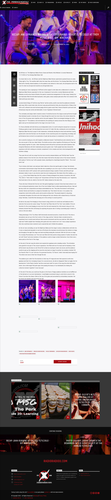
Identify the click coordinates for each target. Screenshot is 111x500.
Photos (82, 134)
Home (34, 2)
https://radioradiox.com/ (20, 474)
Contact (16, 8)
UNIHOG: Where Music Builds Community (89, 127)
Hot (55, 30)
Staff (52, 44)
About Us (41, 2)
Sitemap (35, 495)
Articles (60, 2)
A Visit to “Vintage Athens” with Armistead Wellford (89, 115)
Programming (50, 2)
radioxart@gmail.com (19, 479)
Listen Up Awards (6, 8)
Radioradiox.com (55, 461)
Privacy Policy (42, 495)
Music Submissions (94, 2)
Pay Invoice (83, 2)
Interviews (83, 111)
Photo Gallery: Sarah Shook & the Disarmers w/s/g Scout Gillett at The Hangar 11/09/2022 (83, 443)
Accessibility (31, 492)
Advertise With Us (85, 473)
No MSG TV (67, 2)
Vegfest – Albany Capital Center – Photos (56, 399)
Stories (82, 123)
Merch (75, 2)
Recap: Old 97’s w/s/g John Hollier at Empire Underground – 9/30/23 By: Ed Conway (86, 400)
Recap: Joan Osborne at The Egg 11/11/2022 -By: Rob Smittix (28, 442)
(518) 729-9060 (17, 476)
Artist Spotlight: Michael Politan (89, 139)
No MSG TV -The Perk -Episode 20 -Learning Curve (25, 399)
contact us (47, 492)
